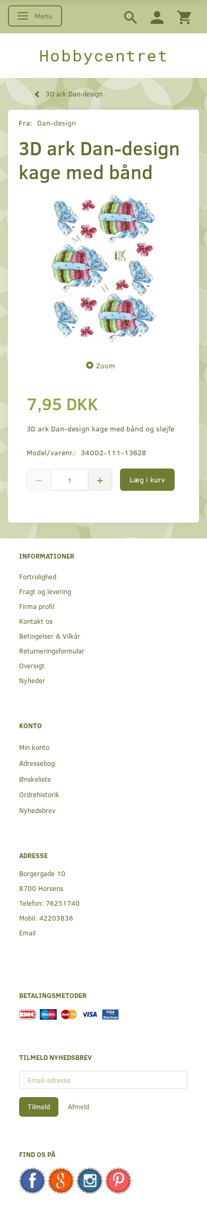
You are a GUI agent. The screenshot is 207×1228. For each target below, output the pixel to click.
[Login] (157, 16)
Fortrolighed (37, 576)
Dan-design (56, 123)
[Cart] (184, 16)
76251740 (63, 902)
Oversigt (32, 665)
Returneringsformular (51, 650)
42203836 (56, 917)
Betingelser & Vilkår (49, 635)
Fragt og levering (45, 591)
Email (27, 932)
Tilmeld (39, 1106)
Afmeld (78, 1106)
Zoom (105, 365)
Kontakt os (36, 620)
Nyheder (32, 680)
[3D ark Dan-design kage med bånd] (103, 269)
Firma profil (36, 606)
